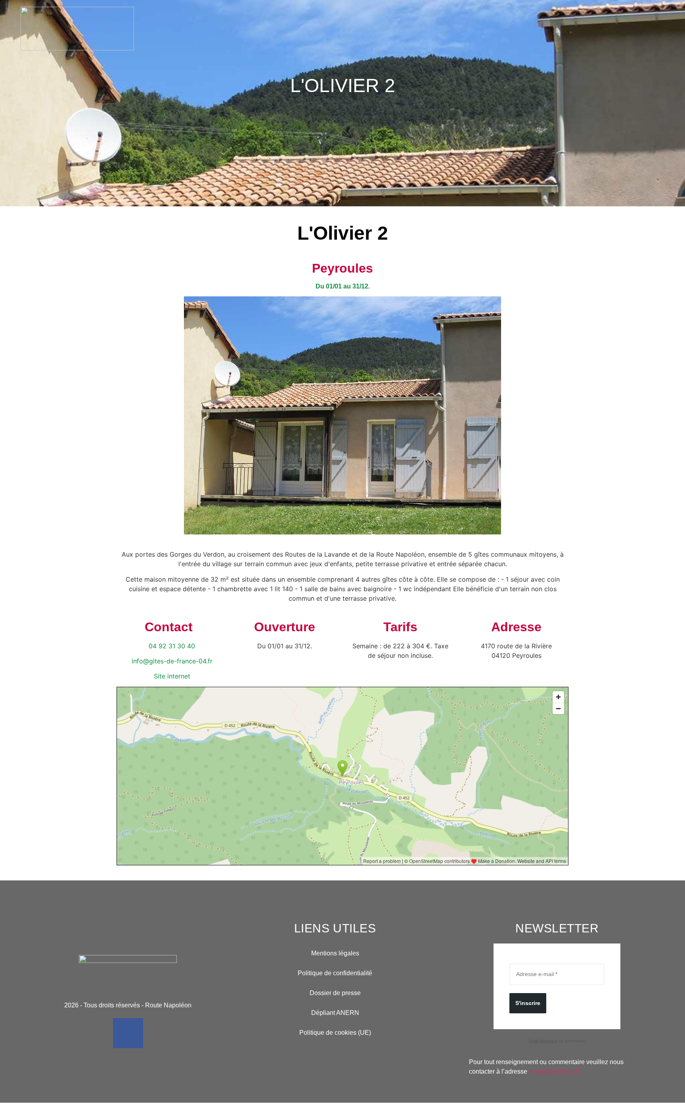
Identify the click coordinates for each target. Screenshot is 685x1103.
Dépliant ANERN (335, 1012)
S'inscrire (527, 1003)
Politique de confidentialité (335, 973)
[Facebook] (128, 1033)
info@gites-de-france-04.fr (172, 661)
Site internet (172, 676)
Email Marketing (543, 1041)
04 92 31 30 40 (172, 646)
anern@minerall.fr (554, 1071)
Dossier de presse (335, 993)
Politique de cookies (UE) (335, 1032)
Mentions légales (335, 953)
